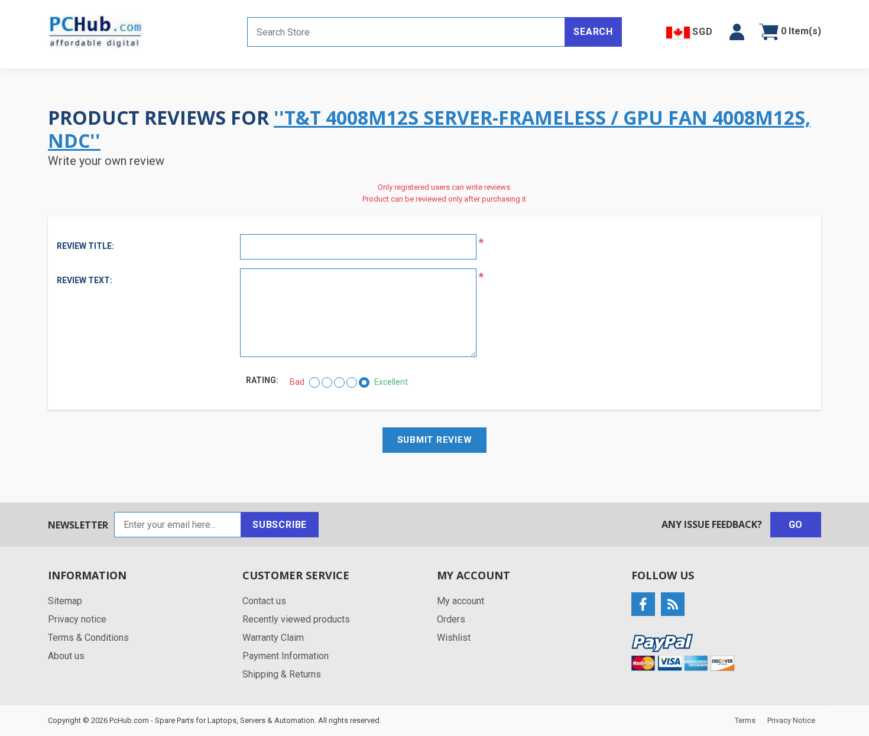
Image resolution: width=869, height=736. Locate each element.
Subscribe (279, 524)
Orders (451, 619)
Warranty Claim (273, 637)
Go (796, 524)
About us (66, 656)
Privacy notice (77, 619)
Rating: (262, 380)
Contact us (264, 601)
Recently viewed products (296, 619)
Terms (745, 720)
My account (460, 601)
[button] (736, 32)
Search (593, 31)
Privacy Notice (791, 720)
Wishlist (454, 637)
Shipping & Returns (281, 674)
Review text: (84, 280)
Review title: (85, 246)
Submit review (434, 440)
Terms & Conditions (88, 637)
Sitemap (65, 601)
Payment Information (285, 656)
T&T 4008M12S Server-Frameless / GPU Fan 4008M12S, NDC (429, 129)
